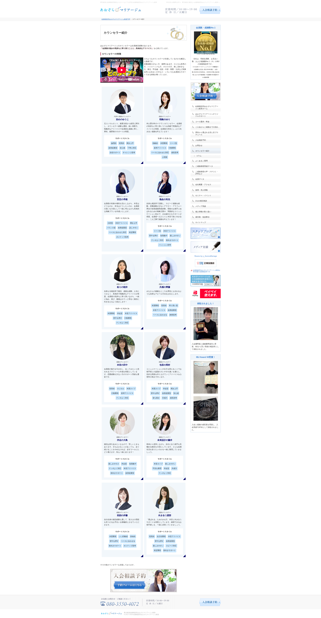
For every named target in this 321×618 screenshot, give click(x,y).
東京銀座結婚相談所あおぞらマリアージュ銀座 (139, 612)
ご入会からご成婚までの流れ (206, 127)
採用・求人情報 (201, 190)
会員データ (199, 179)
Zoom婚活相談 (201, 201)
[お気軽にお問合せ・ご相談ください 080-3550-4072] (181, 10)
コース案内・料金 (202, 122)
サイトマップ (200, 222)
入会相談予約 (200, 140)
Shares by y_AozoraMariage (205, 256)
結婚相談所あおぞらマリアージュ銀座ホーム (206, 107)
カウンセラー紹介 (202, 151)
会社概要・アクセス (203, 184)
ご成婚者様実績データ (204, 166)
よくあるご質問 (201, 161)
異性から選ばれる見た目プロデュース (206, 133)
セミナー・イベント (203, 195)
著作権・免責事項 (202, 217)
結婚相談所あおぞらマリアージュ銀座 (146, 614)
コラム (199, 156)
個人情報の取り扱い (203, 212)
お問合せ (198, 145)
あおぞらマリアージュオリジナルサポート (206, 115)
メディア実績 (200, 206)
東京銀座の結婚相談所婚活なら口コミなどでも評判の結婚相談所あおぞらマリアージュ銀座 (128, 2)
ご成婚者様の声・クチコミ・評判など (206, 173)
